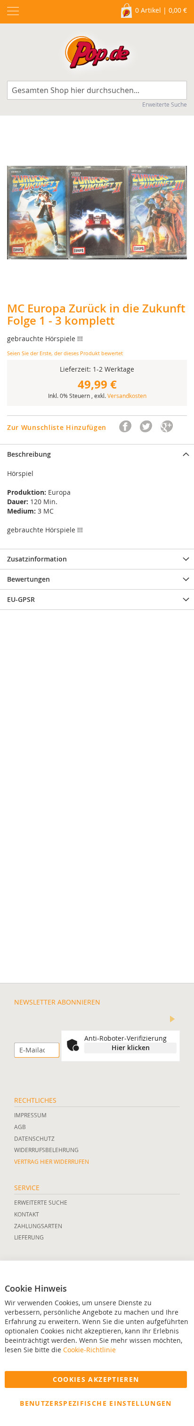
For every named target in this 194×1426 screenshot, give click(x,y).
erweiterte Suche (40, 1202)
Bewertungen (28, 579)
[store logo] (97, 54)
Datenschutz (34, 1138)
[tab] (97, 454)
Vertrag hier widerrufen (51, 1161)
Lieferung (29, 1237)
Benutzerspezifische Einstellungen (96, 1403)
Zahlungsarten (38, 1226)
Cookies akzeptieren (96, 1379)
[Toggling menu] (13, 11)
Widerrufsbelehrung (46, 1149)
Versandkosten (126, 395)
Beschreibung (29, 454)
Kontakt (26, 1214)
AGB (20, 1126)
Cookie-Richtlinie (89, 1349)
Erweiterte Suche (164, 104)
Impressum (30, 1115)
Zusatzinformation (37, 558)
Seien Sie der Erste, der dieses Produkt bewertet (65, 353)
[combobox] (97, 90)
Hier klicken (131, 1047)
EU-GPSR (21, 599)
